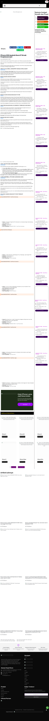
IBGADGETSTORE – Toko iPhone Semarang (17, 226)
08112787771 (9, 225)
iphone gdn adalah (5, 640)
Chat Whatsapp (41, 27)
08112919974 (9, 322)
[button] (5, 6)
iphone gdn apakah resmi (23, 639)
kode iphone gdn (21, 640)
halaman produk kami (12, 188)
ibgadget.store (8, 224)
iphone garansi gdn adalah (7, 639)
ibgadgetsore (41, 21)
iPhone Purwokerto (13, 290)
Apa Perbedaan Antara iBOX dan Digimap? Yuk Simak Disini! (15, 115)
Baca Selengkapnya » (3, 526)
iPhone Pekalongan (13, 258)
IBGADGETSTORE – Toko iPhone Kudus (16, 323)
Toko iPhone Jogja (13, 386)
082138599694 (9, 256)
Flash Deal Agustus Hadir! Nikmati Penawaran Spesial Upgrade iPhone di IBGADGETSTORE (36, 631)
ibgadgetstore (41, 24)
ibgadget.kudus (9, 321)
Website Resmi (41, 18)
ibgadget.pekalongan (10, 255)
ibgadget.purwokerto (10, 289)
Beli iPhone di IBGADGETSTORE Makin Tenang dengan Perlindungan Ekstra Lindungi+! (11, 631)
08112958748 (9, 353)
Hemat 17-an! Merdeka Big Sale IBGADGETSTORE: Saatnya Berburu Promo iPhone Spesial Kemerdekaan (36, 577)
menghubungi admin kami (10, 190)
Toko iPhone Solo (13, 354)
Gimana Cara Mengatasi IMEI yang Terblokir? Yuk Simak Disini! (15, 174)
